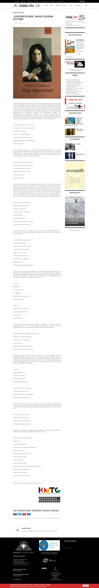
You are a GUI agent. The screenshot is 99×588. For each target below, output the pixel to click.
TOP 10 (70, 5)
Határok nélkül (69, 24)
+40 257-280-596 (25, 565)
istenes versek (21, 510)
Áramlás (78, 144)
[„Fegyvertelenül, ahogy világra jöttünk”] (37, 63)
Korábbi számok (69, 56)
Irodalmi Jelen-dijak (45, 1)
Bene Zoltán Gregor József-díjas (73, 93)
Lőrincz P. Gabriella (36, 510)
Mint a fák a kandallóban (79, 129)
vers (15, 510)
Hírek (52, 5)
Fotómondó (75, 139)
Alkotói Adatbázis (60, 1)
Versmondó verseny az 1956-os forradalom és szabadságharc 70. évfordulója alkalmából (73, 85)
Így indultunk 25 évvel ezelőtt (72, 25)
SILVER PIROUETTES (72, 223)
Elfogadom (85, 585)
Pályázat (58, 5)
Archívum (53, 1)
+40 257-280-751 (17, 565)
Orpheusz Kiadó (55, 510)
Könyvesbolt (78, 5)
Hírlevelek (29, 1)
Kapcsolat (23, 1)
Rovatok (46, 5)
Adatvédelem (36, 1)
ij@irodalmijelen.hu (17, 579)
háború (28, 510)
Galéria (64, 5)
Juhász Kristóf (46, 510)
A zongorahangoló (80, 154)
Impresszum (16, 1)
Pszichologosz (75, 113)
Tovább (78, 54)
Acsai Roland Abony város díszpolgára (74, 82)
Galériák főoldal (68, 548)
